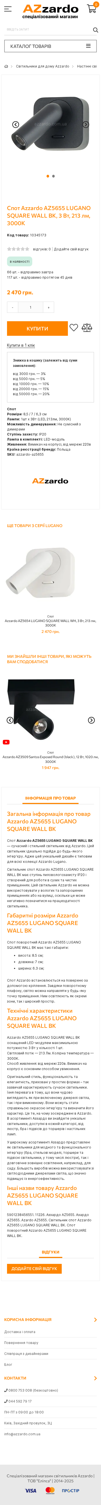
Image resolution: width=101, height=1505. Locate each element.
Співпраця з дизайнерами (26, 1354)
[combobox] (50, 29)
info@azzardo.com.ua (22, 1434)
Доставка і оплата (19, 1332)
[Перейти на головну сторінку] (6, 66)
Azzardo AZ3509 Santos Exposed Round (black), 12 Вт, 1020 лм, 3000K (51, 757)
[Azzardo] (50, 500)
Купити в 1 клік (21, 345)
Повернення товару (21, 1343)
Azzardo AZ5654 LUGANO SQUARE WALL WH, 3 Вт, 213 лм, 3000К (50, 621)
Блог (8, 1364)
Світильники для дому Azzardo (42, 66)
